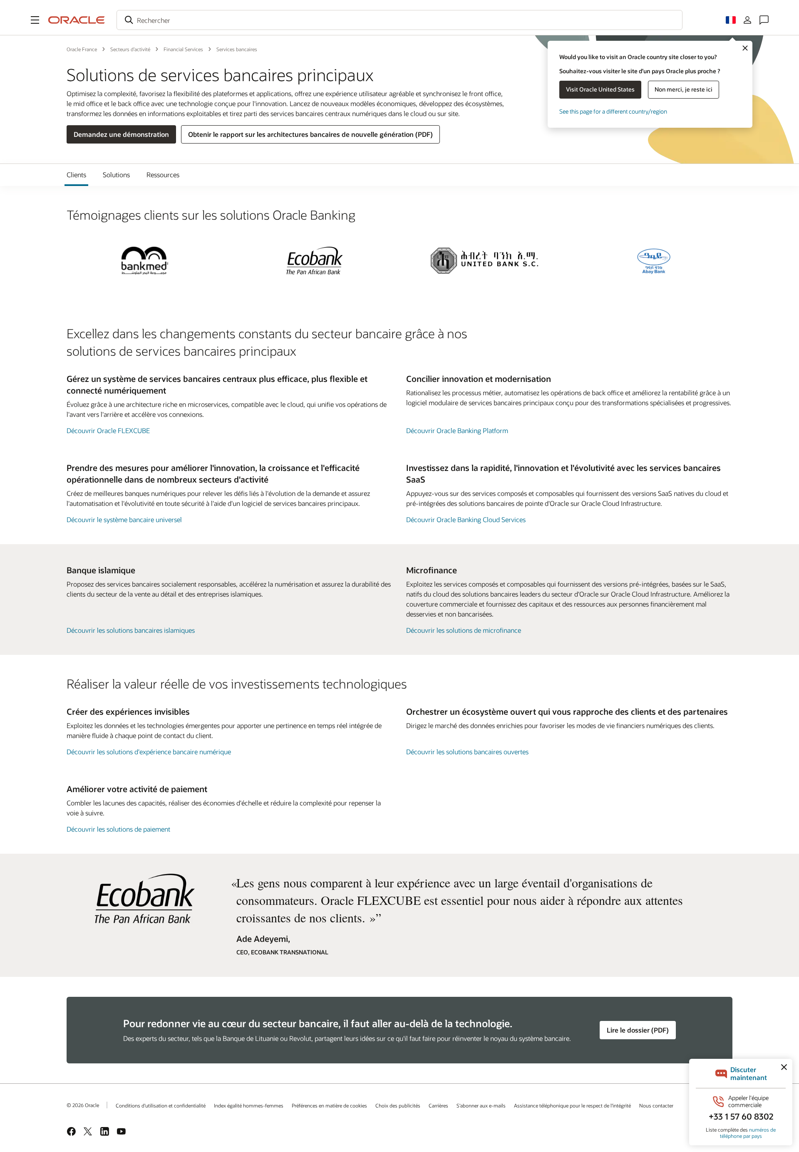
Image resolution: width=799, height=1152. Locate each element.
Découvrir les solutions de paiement (118, 829)
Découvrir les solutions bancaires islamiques (131, 630)
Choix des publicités (397, 1105)
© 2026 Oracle (83, 1105)
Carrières (438, 1105)
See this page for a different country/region (613, 111)
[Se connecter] (747, 20)
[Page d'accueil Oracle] (77, 20)
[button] (35, 20)
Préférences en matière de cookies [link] (329, 1105)
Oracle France (82, 49)
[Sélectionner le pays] (731, 20)
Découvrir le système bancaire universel (124, 519)
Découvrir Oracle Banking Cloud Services (466, 519)
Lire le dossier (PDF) (638, 1030)
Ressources (162, 174)
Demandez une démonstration (121, 134)
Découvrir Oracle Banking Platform (457, 430)
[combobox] (399, 20)
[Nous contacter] (764, 20)
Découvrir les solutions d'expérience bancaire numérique (149, 751)
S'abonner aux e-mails (481, 1105)
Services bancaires (236, 49)
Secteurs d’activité (130, 49)
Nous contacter (656, 1105)
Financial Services (183, 49)
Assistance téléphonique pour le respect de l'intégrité (572, 1105)
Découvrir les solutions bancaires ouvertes (467, 751)
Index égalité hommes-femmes (248, 1105)
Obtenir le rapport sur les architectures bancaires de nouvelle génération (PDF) (310, 134)
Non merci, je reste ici (683, 89)
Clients (76, 174)
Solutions (116, 174)
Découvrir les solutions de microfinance (463, 630)
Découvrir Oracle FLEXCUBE (108, 430)
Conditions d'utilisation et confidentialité (161, 1105)
